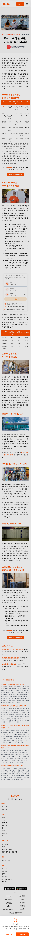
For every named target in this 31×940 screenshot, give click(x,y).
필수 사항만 (9, 934)
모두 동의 (22, 934)
